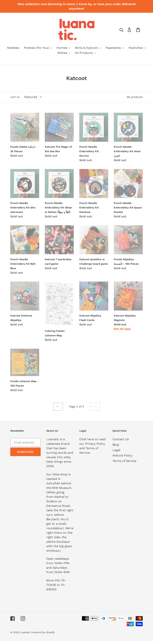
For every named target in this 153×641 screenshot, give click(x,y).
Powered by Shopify (43, 632)
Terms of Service (124, 461)
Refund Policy (122, 455)
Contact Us (121, 439)
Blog (116, 444)
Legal (116, 450)
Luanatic (25, 632)
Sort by (15, 97)
